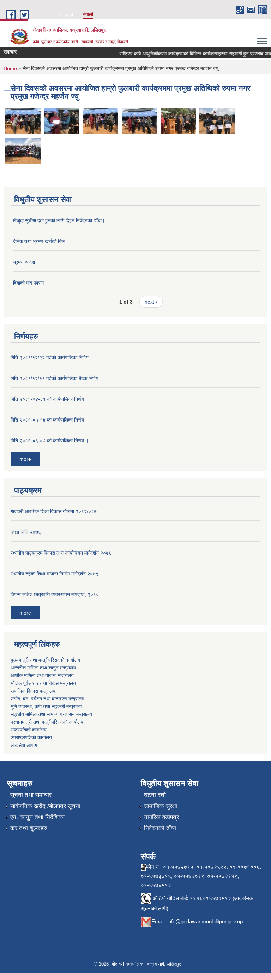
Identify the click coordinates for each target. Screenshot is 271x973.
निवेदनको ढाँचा (160, 828)
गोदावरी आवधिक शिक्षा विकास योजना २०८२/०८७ (54, 511)
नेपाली (88, 14)
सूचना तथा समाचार (31, 795)
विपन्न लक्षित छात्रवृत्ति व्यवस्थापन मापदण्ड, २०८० (55, 594)
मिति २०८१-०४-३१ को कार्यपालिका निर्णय (47, 399)
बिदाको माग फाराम (28, 283)
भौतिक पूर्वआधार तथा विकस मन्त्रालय (43, 683)
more (25, 459)
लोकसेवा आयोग (24, 745)
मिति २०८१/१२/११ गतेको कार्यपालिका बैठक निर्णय (54, 378)
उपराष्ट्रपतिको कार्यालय (31, 737)
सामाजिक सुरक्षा (160, 806)
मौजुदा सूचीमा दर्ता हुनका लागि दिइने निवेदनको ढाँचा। (59, 220)
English (67, 14)
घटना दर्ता (155, 795)
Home (10, 68)
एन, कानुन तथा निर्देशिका (37, 817)
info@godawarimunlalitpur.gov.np (205, 921)
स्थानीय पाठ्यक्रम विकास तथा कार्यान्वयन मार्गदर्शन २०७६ (61, 553)
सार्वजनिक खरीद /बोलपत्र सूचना (45, 806)
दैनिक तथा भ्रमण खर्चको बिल (39, 241)
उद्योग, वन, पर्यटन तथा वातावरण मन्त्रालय (47, 698)
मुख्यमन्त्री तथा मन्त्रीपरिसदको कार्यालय (45, 660)
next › (151, 302)
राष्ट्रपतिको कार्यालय (29, 729)
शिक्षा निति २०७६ (26, 532)
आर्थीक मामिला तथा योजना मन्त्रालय (42, 675)
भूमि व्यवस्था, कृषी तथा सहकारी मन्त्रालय (46, 706)
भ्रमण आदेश (24, 262)
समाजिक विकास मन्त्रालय (33, 691)
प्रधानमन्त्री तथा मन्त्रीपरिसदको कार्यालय (47, 722)
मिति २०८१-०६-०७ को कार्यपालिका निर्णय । (50, 440)
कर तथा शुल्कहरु (28, 828)
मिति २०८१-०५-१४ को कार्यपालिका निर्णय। (49, 420)
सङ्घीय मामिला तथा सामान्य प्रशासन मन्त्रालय (51, 714)
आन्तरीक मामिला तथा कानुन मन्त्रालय (43, 668)
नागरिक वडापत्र (161, 817)
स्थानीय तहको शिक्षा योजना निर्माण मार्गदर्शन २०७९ (54, 573)
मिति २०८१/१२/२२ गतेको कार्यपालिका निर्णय (50, 357)
